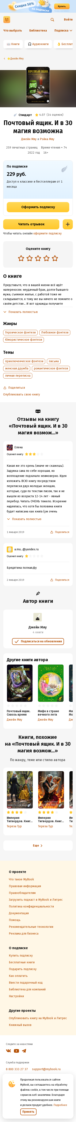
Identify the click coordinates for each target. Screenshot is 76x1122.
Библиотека (38, 30)
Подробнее (60, 1105)
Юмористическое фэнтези (23, 339)
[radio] (21, 258)
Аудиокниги (40, 44)
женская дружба (16, 368)
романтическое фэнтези (51, 368)
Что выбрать (12, 30)
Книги (15, 44)
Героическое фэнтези (20, 332)
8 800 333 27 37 (17, 1069)
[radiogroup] (38, 259)
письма (54, 361)
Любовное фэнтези (54, 332)
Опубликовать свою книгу (21, 394)
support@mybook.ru (46, 1069)
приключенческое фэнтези (24, 361)
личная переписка (17, 375)
